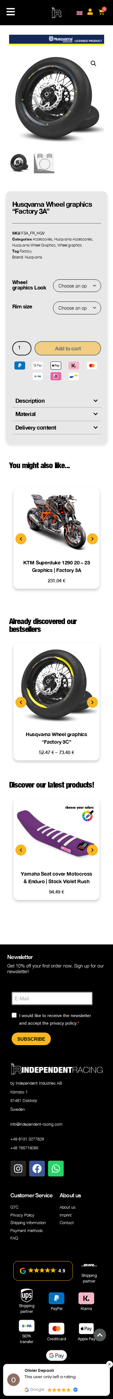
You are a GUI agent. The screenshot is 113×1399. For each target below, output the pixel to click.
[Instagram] (18, 1168)
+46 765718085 (24, 1147)
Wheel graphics (69, 245)
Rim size (22, 306)
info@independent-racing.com (36, 1124)
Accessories (42, 239)
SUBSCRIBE (31, 1039)
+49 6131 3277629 (27, 1138)
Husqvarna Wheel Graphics (34, 245)
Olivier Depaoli (39, 1370)
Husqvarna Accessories (73, 239)
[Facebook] (37, 1168)
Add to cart (68, 348)
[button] (93, 63)
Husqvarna (33, 257)
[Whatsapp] (56, 1168)
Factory (26, 251)
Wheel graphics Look (29, 284)
